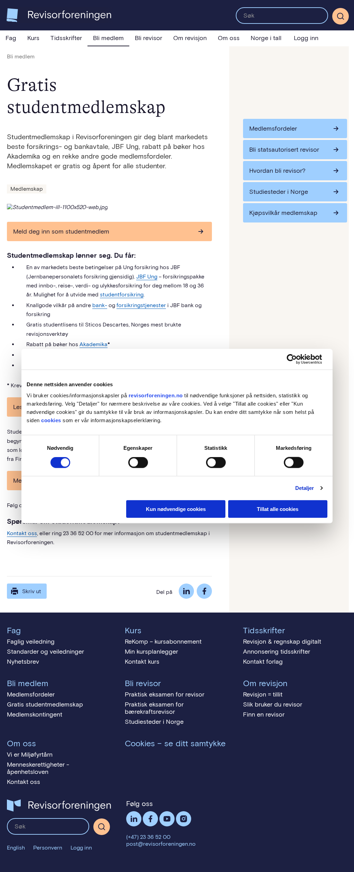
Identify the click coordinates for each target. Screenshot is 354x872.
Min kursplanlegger (151, 651)
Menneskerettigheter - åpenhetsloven (38, 768)
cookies (51, 420)
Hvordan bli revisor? (277, 170)
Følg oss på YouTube (167, 818)
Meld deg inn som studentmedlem (61, 231)
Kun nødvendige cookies (176, 509)
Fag (11, 38)
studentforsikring (121, 294)
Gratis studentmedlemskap (45, 704)
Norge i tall (266, 38)
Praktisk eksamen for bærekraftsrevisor (154, 708)
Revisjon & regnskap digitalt (282, 641)
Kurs (33, 38)
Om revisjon (190, 38)
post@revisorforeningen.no (161, 844)
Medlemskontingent (34, 714)
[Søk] (282, 15)
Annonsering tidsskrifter (276, 651)
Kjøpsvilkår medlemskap (283, 213)
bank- (99, 305)
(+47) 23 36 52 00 (148, 837)
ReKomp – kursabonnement (163, 641)
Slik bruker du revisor (272, 704)
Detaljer (304, 488)
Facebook (204, 591)
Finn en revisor (264, 714)
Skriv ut (31, 591)
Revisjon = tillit (262, 694)
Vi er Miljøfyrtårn (30, 754)
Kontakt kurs (142, 661)
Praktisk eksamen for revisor (164, 694)
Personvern (47, 847)
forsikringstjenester (141, 305)
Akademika (94, 344)
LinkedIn (186, 591)
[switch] (138, 462)
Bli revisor (148, 38)
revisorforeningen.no (156, 395)
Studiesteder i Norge (278, 192)
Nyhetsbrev (23, 661)
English (16, 847)
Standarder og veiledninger (45, 651)
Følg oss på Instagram (183, 818)
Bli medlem (108, 38)
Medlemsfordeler (273, 128)
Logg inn (306, 38)
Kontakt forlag (263, 661)
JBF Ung (146, 276)
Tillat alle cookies (277, 509)
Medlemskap (26, 189)
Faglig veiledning (31, 641)
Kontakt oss (22, 533)
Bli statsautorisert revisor (284, 149)
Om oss (229, 38)
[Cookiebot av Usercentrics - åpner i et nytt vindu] (297, 359)
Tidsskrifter (66, 38)
